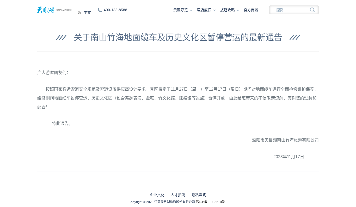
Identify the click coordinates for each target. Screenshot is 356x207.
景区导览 (180, 10)
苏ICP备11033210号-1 (212, 202)
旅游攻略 (227, 10)
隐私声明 (199, 195)
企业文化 (157, 195)
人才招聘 (178, 195)
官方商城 (251, 10)
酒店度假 (204, 10)
